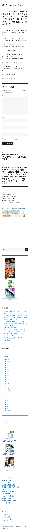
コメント (4, 95)
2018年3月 (6, 380)
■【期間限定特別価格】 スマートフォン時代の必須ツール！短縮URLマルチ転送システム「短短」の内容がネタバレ (15, 317)
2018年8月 (6, 370)
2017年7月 (6, 396)
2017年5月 (6, 400)
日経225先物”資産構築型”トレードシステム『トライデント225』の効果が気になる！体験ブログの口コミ (15, 324)
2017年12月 (7, 386)
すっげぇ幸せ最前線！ (8, 496)
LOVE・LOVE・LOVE (9, 500)
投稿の (7, 517)
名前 (3, 117)
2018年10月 (7, 365)
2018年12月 (7, 361)
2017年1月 (6, 408)
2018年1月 (6, 384)
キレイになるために (8, 503)
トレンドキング (7, 478)
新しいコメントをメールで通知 (10, 139)
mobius (6, 78)
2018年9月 (6, 367)
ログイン (6, 515)
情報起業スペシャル (8, 491)
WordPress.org (8, 521)
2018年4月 (6, 378)
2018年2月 (6, 382)
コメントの (8, 519)
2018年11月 (7, 363)
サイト (3, 131)
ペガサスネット (7, 489)
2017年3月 (6, 404)
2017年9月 (6, 392)
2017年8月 (6, 394)
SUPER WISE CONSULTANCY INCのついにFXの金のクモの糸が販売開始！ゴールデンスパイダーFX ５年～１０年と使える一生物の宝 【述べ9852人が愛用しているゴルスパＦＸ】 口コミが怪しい (15, 332)
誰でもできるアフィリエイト (13, 5)
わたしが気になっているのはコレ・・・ (12, 62)
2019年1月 (6, 359)
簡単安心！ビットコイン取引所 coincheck (13, 208)
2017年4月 (6, 402)
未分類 (5, 422)
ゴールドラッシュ (7, 482)
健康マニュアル (7, 498)
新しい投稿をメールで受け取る (10, 141)
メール (4, 124)
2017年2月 (6, 406)
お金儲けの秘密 (7, 480)
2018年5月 (6, 376)
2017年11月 (7, 388)
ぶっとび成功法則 (7, 494)
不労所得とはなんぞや (8, 485)
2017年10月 (7, 390)
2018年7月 (6, 372)
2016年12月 (7, 410)
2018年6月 (6, 374)
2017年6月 (6, 398)
